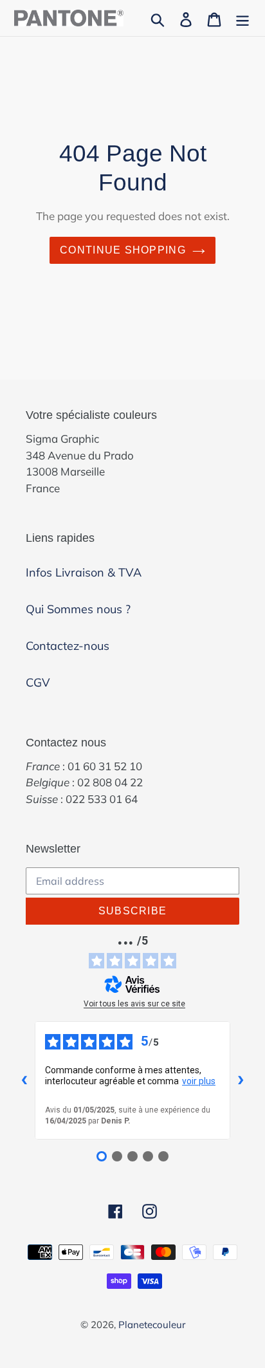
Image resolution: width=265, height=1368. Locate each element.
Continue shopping (123, 250)
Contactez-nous (67, 645)
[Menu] (242, 18)
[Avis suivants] (241, 1080)
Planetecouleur (151, 1324)
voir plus (198, 1081)
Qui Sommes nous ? (78, 609)
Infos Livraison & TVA (84, 572)
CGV (38, 682)
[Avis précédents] (24, 1080)
